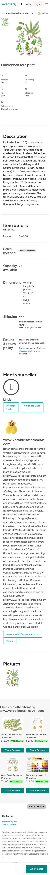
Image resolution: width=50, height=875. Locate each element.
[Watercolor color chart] (37, 775)
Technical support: (10, 823)
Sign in (38, 4)
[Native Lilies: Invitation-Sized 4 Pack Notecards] (37, 734)
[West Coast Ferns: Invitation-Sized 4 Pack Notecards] (12, 775)
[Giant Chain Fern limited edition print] (12, 734)
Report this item (36, 806)
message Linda (26, 351)
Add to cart (36, 868)
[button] (24, 4)
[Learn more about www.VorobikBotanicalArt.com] (11, 427)
